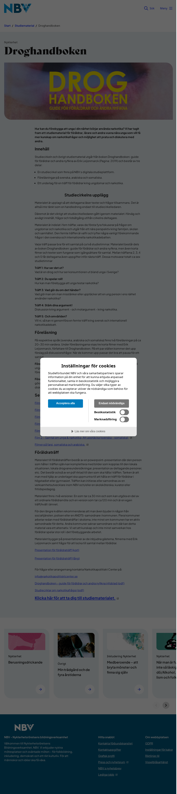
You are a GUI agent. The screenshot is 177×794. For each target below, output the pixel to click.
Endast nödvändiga (111, 403)
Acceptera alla (65, 403)
